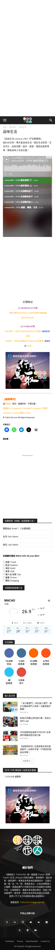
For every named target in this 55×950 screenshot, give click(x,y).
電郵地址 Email (17, 528)
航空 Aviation (11, 565)
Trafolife (29, 318)
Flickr (28, 413)
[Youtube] (35, 930)
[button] (4, 120)
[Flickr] (15, 922)
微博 (45, 408)
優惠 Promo (11, 577)
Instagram (37, 408)
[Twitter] (20, 930)
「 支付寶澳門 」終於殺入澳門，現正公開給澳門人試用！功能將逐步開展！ (36, 706)
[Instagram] (23, 922)
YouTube (27, 408)
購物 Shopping (12, 580)
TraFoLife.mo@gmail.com (32, 902)
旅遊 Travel (10, 562)
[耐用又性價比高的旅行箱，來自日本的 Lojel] (10, 722)
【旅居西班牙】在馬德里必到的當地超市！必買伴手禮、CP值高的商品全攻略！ (35, 749)
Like (9, 649)
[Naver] (31, 922)
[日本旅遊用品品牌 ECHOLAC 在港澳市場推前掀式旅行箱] (10, 736)
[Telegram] (47, 922)
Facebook (16, 408)
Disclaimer (9, 941)
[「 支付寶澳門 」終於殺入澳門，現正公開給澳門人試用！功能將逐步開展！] (10, 707)
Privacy (20, 941)
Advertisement (32, 941)
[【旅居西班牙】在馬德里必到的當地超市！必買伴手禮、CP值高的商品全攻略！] (10, 750)
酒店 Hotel (10, 568)
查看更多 (26, 761)
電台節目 (12, 127)
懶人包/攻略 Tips (13, 574)
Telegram (7, 413)
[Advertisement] (27, 29)
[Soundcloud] (39, 922)
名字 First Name (10, 536)
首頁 (4, 127)
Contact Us (45, 941)
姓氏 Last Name (10, 544)
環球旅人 (8, 404)
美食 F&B (9, 571)
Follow (21, 649)
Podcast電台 (18, 413)
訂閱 (21, 668)
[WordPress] (28, 930)
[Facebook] (7, 922)
